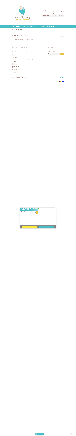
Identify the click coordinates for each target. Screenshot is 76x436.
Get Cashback (40, 434)
